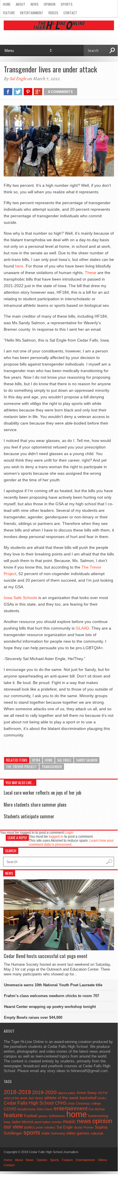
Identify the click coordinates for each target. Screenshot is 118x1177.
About (20, 4)
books (102, 1098)
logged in (56, 837)
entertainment (70, 1108)
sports (31, 1132)
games (43, 1116)
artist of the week (15, 1098)
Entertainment (31, 12)
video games (77, 1133)
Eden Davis (45, 1109)
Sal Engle (17, 79)
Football (30, 1116)
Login (69, 833)
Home (7, 4)
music (69, 1121)
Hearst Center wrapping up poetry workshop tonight (50, 1006)
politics (29, 1127)
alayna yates (66, 1093)
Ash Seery (36, 1098)
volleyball (96, 1133)
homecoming (98, 1116)
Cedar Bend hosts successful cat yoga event (45, 956)
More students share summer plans (35, 804)
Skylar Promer (84, 1127)
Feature (9, 12)
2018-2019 (17, 1092)
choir (71, 1103)
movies (57, 1122)
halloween (57, 1116)
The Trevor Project (21, 766)
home (49, 760)
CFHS (61, 1103)
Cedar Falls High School (29, 1102)
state (45, 1133)
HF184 (36, 760)
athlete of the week (61, 1097)
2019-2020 (44, 1092)
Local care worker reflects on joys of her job (42, 792)
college (96, 1103)
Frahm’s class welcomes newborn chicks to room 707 (51, 996)
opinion (102, 1121)
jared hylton (43, 1122)
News (35, 4)
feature (13, 1115)
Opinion (49, 4)
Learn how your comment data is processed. (71, 843)
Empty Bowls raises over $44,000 (33, 1017)
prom (39, 1127)
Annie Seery (87, 1093)
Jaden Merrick (22, 1122)
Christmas (83, 1103)
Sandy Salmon (86, 760)
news (84, 1121)
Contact (70, 12)
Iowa (7, 1122)
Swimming (58, 1133)
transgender (51, 766)
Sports (67, 4)
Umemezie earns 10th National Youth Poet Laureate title (53, 985)
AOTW (102, 1093)
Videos (53, 12)
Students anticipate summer (29, 816)
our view (13, 1127)
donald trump (26, 1109)
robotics (49, 1127)
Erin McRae (97, 1109)
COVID (10, 1109)
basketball (88, 1098)
